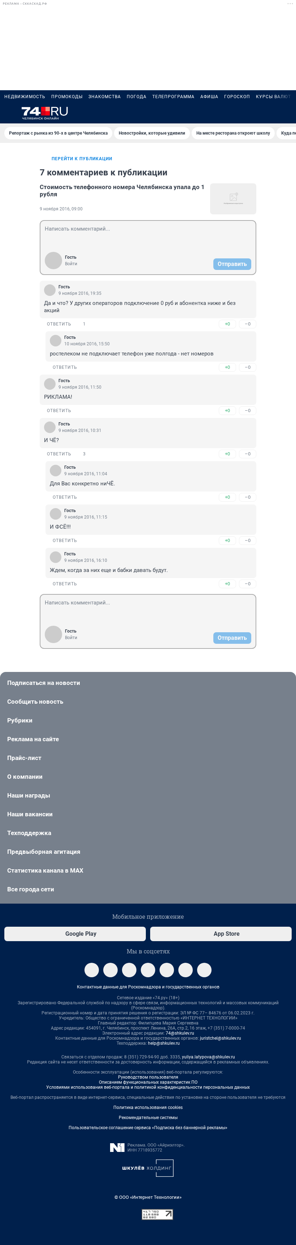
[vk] (110, 970)
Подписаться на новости (43, 682)
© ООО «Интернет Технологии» (148, 1197)
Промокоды (67, 96)
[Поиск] (252, 113)
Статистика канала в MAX (45, 870)
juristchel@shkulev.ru (220, 1038)
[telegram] (91, 970)
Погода (137, 96)
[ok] (129, 970)
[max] (148, 970)
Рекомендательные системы (148, 1117)
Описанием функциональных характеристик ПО (148, 1082)
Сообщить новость (35, 701)
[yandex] (204, 970)
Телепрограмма (173, 96)
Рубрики (19, 720)
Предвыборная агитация (43, 851)
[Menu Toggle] (8, 113)
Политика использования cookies (148, 1107)
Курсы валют (273, 96)
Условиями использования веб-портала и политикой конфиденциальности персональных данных (148, 1087)
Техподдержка (29, 832)
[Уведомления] (270, 113)
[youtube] (185, 970)
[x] (167, 970)
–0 (248, 324)
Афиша (209, 96)
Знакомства (104, 96)
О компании (25, 776)
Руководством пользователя (148, 1077)
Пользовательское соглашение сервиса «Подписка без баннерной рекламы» (148, 1127)
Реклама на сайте (33, 739)
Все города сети (30, 889)
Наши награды (28, 795)
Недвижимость (24, 96)
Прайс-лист (24, 757)
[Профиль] (287, 113)
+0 (227, 324)
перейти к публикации (82, 158)
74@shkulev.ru (180, 1033)
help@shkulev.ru (164, 1043)
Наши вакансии (30, 814)
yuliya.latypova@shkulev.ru (208, 1057)
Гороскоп (237, 96)
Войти (71, 263)
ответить (59, 324)
